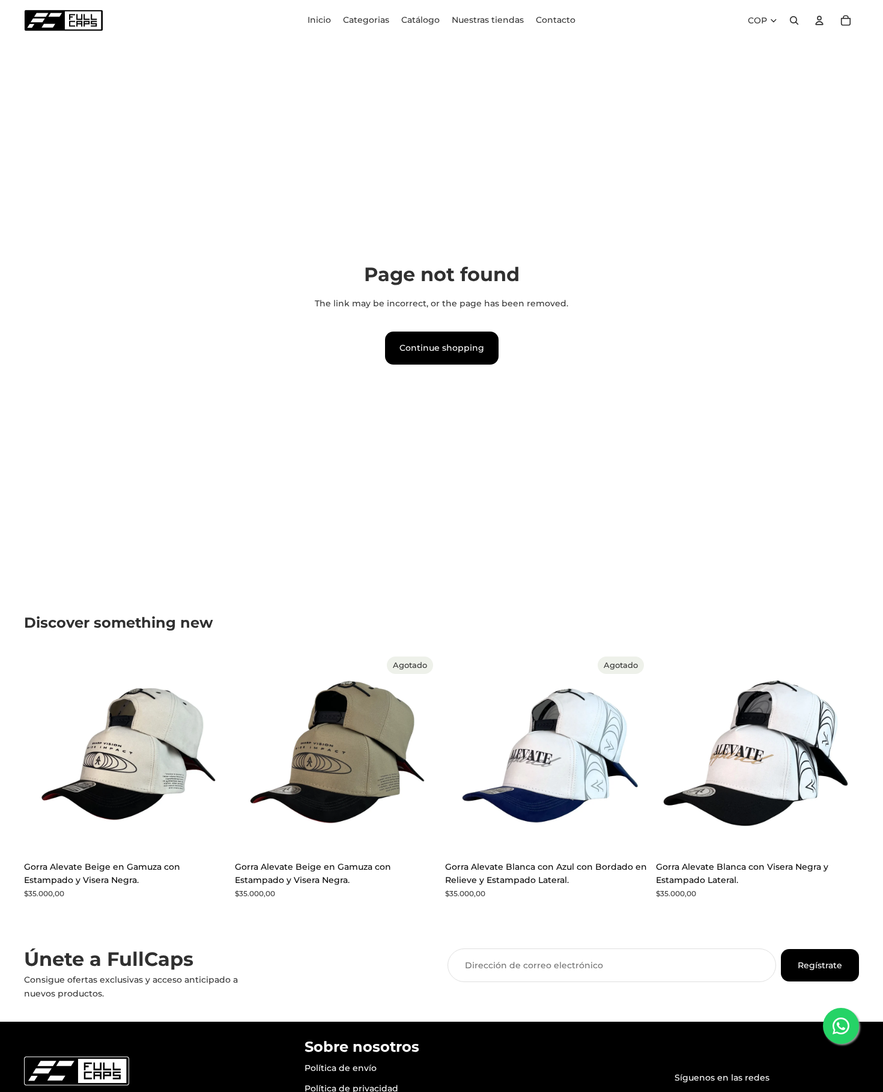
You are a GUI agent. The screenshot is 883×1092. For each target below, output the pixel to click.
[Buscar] (794, 20)
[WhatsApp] (841, 1026)
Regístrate (820, 965)
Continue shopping (441, 347)
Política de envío (341, 1068)
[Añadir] (209, 837)
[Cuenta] (819, 20)
